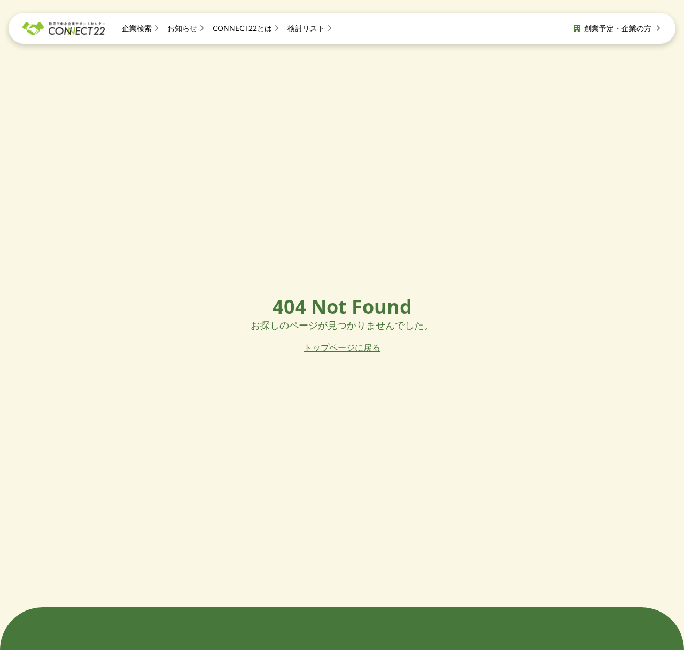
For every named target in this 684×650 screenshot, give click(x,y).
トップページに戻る (342, 347)
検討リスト (306, 28)
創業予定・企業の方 (619, 28)
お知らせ (182, 28)
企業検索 (137, 28)
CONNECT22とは (242, 28)
